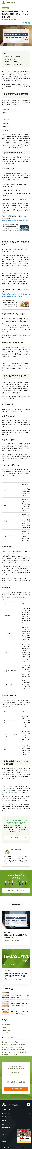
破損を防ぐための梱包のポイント (13, 61)
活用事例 (5, 1033)
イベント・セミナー (9, 1047)
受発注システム (15, 1052)
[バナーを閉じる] (30, 1130)
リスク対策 (18, 19)
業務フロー (7, 1049)
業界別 (4, 1120)
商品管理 (6, 1055)
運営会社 (4, 1141)
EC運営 (6, 1052)
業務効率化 (7, 1044)
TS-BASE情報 (6, 1024)
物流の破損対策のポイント (11, 59)
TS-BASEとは (6, 1109)
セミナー (4, 1137)
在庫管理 (15, 1044)
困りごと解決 (6, 1027)
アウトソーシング (8, 1042)
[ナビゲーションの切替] (28, 2)
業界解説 (24, 1052)
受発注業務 (20, 1047)
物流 (12, 19)
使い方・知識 (6, 1030)
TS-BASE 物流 (9, 792)
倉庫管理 (6, 19)
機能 (3, 1124)
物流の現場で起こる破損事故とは (13, 56)
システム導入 (19, 1042)
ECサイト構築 (22, 1049)
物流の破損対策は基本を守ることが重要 (15, 64)
